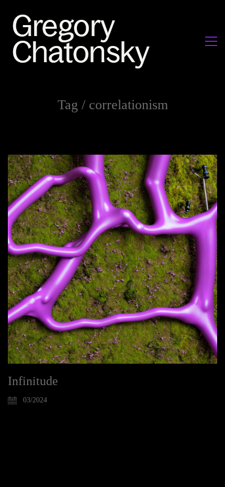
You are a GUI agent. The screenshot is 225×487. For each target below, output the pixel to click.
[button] (211, 41)
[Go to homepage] (84, 41)
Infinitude (33, 381)
